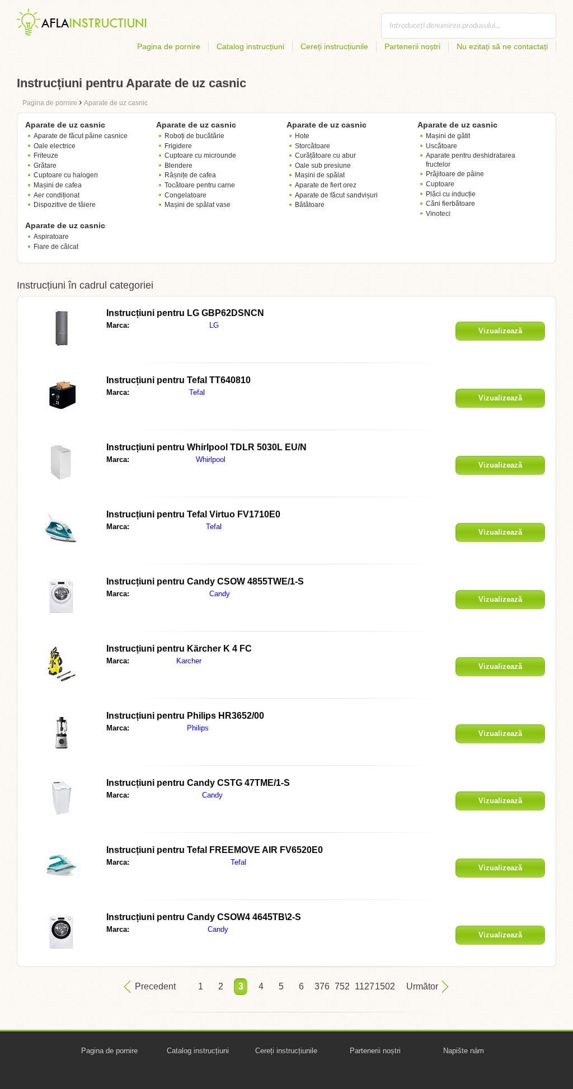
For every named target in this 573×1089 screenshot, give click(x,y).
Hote (302, 136)
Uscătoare (441, 146)
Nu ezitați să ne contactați (502, 46)
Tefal (197, 392)
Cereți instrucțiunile (334, 46)
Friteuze (46, 155)
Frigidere (178, 146)
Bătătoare (310, 205)
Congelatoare (185, 195)
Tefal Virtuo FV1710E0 (193, 514)
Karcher (188, 661)
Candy (219, 594)
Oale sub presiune (323, 165)
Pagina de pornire (168, 46)
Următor (422, 986)
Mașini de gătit (448, 136)
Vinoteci (438, 214)
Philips (198, 728)
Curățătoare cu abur (325, 155)
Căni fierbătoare (450, 204)
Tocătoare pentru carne (200, 185)
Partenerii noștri (412, 46)
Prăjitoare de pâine (455, 174)
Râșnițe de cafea (190, 175)
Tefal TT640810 (178, 380)
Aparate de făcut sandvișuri (336, 195)
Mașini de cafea (58, 185)
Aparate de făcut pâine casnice (81, 136)
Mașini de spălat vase (198, 205)
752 (341, 986)
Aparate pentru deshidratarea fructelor (470, 160)
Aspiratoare (51, 237)
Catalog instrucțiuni (250, 46)
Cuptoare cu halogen (66, 175)
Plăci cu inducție (451, 194)
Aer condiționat (56, 195)
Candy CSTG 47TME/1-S (198, 783)
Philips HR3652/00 (185, 715)
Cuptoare (440, 184)
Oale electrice (55, 146)
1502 (381, 986)
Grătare (45, 165)
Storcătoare (312, 146)
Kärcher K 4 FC (179, 648)
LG (214, 325)
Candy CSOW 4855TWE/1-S (205, 581)
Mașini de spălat (320, 175)
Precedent (155, 986)
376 (321, 986)
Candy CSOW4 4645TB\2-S (203, 917)
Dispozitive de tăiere (65, 205)
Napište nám (463, 1050)
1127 (361, 986)
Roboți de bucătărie (194, 136)
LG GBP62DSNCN (185, 313)
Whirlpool (211, 459)
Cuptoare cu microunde (200, 155)
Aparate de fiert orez (325, 185)
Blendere (178, 165)
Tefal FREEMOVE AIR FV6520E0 (214, 850)
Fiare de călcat (56, 247)
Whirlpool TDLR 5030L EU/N (206, 447)
